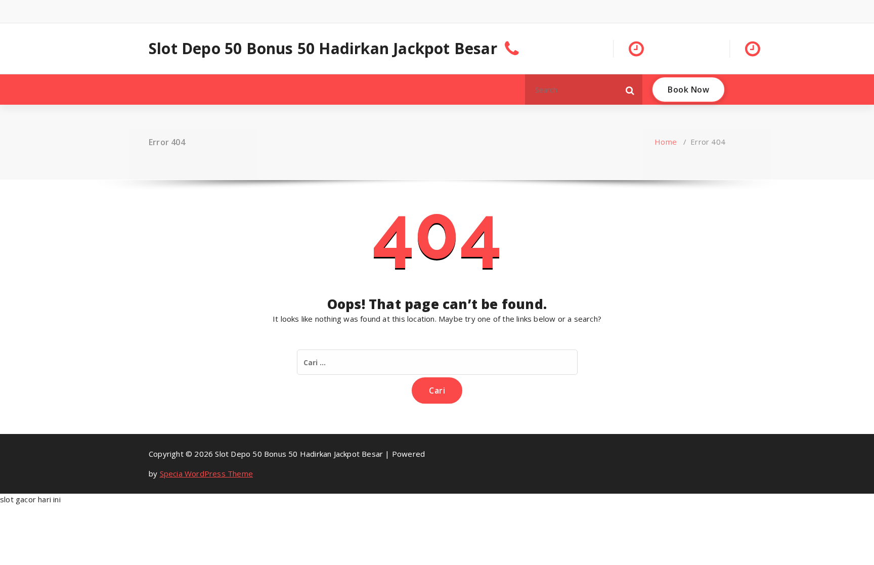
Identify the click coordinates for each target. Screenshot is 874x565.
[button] (630, 89)
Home (665, 142)
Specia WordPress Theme (206, 473)
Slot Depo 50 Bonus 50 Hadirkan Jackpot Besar (323, 48)
